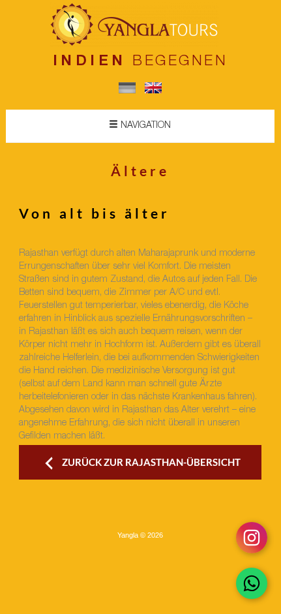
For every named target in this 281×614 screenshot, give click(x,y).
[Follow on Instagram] (251, 537)
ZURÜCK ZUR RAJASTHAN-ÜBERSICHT (151, 462)
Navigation (144, 125)
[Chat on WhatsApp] (251, 583)
